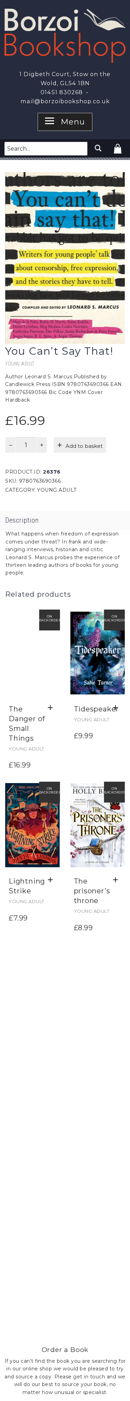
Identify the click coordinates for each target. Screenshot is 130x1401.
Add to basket (84, 446)
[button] (52, 708)
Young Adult (20, 364)
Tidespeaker (96, 709)
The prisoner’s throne (92, 891)
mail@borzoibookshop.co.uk (65, 101)
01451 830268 (62, 92)
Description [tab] (22, 520)
